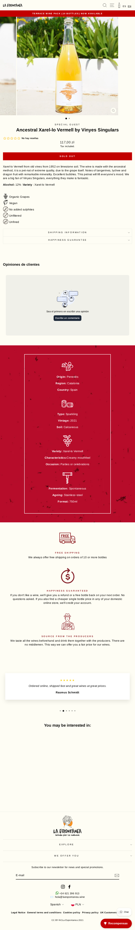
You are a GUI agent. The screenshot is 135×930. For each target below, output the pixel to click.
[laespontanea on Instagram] (63, 887)
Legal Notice (18, 912)
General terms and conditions (44, 912)
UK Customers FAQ (111, 912)
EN (129, 6)
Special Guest (67, 124)
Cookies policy (71, 912)
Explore (66, 844)
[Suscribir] (117, 875)
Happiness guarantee (67, 240)
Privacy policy (90, 912)
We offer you (66, 856)
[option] (124, 6)
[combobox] (129, 6)
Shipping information (67, 232)
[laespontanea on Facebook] (69, 887)
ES (124, 6)
